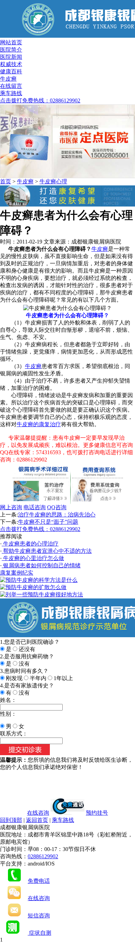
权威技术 (11, 64)
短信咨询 (39, 915)
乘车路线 (11, 93)
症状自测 (39, 933)
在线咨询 (38, 813)
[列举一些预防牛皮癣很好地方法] (41, 594)
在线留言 (11, 86)
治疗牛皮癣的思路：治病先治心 (57, 515)
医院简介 (11, 50)
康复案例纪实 (16, 573)
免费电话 (39, 881)
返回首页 (37, 820)
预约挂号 (97, 813)
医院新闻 (11, 57)
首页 (5, 181)
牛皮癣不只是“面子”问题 (48, 522)
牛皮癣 (8, 79)
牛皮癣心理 (53, 181)
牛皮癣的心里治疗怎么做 (33, 558)
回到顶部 (11, 820)
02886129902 (43, 856)
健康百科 (11, 71)
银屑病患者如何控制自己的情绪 (41, 565)
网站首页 (11, 42)
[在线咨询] (67, 205)
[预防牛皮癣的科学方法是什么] (39, 580)
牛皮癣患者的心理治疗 (30, 544)
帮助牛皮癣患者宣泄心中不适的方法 (47, 551)
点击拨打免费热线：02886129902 (40, 100)
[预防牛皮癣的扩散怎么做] (33, 587)
